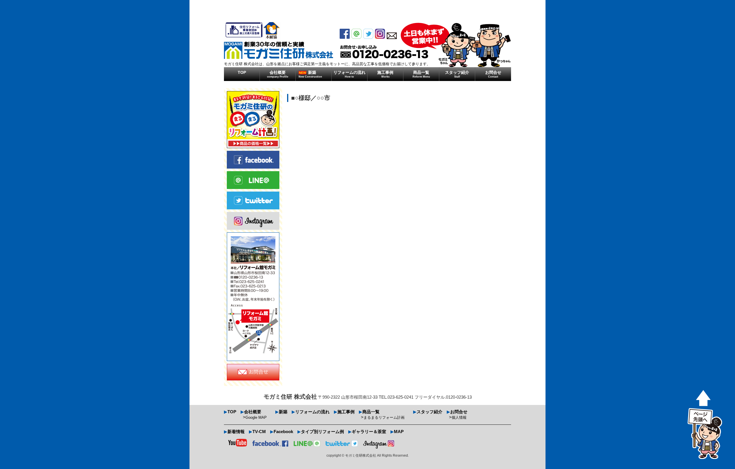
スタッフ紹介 (457, 74)
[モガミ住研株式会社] (278, 40)
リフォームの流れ (349, 74)
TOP (242, 72)
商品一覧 (421, 74)
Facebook (283, 431)
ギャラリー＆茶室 (369, 431)
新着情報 (236, 431)
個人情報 (459, 417)
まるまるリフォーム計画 (384, 417)
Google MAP (256, 417)
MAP (399, 431)
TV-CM (259, 431)
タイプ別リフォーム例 (322, 431)
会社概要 (277, 74)
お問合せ (493, 74)
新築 (310, 74)
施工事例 (385, 74)
